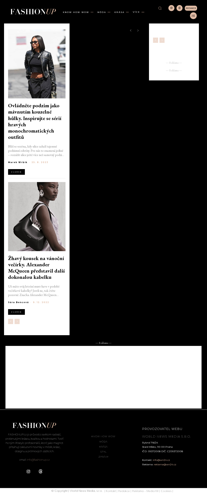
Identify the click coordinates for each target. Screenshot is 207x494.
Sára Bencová (18, 302)
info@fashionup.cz (38, 459)
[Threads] (179, 8)
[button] (160, 8)
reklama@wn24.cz (165, 464)
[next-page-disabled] (17, 321)
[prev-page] (10, 321)
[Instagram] (171, 8)
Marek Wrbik (17, 162)
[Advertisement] (103, 377)
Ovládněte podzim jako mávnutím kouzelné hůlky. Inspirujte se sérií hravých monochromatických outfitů (34, 121)
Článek (16, 172)
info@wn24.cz (161, 459)
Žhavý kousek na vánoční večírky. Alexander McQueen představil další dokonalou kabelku (36, 267)
